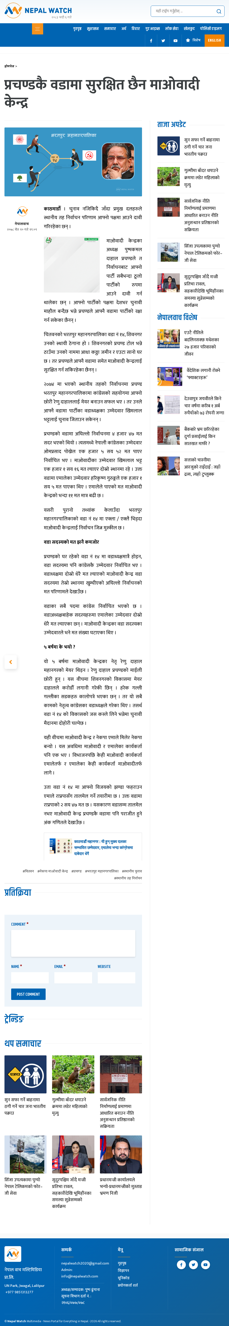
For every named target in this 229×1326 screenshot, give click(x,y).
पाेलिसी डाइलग (211, 29)
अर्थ (123, 29)
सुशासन (93, 29)
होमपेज (10, 66)
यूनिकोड (123, 1278)
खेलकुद (189, 29)
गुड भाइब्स (152, 29)
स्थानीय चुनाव (133, 871)
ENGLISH (214, 40)
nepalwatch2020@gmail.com (85, 1263)
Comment (20, 924)
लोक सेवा (171, 29)
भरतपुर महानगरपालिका (103, 871)
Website (104, 967)
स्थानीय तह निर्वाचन (129, 878)
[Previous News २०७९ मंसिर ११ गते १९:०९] (10, 662)
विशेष (197, 40)
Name (16, 967)
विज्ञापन (123, 1271)
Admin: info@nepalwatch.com (79, 1273)
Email (60, 967)
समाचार (110, 29)
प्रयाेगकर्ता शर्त (128, 1285)
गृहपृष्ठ (77, 29)
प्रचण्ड (78, 871)
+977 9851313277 (19, 1292)
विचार (135, 29)
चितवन (29, 871)
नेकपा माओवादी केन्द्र (54, 871)
